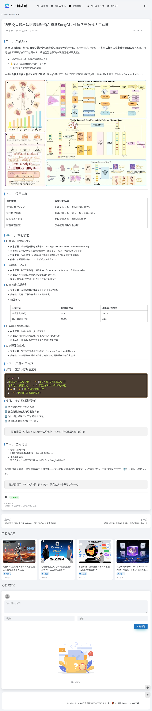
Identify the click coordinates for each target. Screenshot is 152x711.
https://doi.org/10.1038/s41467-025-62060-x (31, 452)
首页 (5, 14)
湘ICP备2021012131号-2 (100, 703)
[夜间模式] (148, 695)
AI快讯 (11, 14)
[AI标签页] (148, 688)
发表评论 (141, 626)
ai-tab (35, 30)
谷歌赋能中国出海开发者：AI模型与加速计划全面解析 (94, 568)
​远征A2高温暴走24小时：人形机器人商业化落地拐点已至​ (19, 568)
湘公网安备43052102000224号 (127, 703)
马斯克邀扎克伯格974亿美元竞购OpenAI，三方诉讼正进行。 (56, 568)
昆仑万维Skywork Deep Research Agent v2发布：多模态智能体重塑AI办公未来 (132, 569)
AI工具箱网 (85, 703)
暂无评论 (10, 585)
